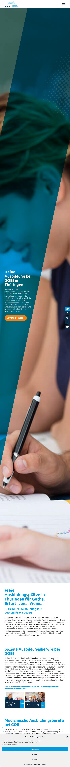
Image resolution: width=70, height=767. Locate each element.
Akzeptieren (35, 749)
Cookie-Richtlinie (28, 764)
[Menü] (62, 4)
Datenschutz (36, 764)
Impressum (43, 764)
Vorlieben (35, 759)
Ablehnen (35, 754)
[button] (67, 737)
